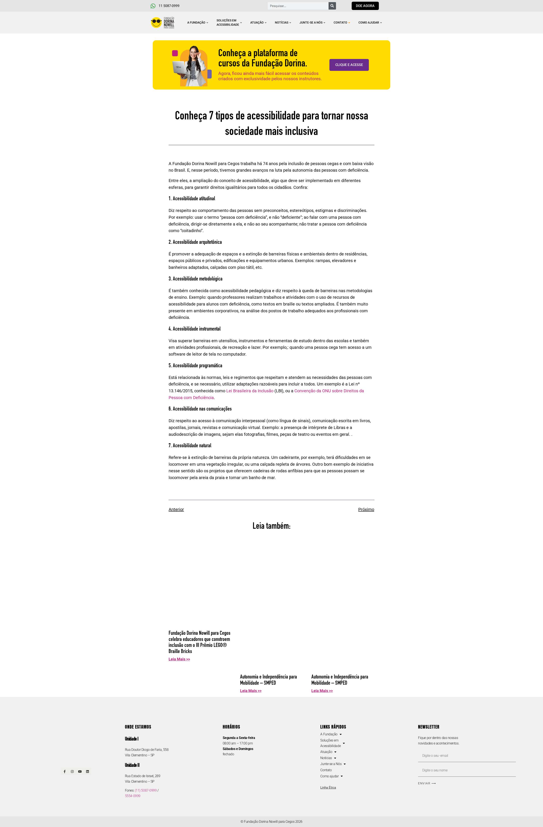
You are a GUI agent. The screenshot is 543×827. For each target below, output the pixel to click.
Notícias (281, 22)
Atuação (257, 22)
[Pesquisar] (332, 6)
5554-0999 (132, 796)
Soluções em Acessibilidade (228, 22)
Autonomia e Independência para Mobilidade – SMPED (268, 680)
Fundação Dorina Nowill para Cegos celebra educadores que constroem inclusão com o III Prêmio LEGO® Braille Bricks (199, 642)
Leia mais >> (179, 659)
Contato (340, 22)
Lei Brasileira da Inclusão (249, 390)
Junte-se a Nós (310, 22)
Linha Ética (328, 787)
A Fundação (196, 22)
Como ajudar (368, 22)
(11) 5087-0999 (146, 790)
